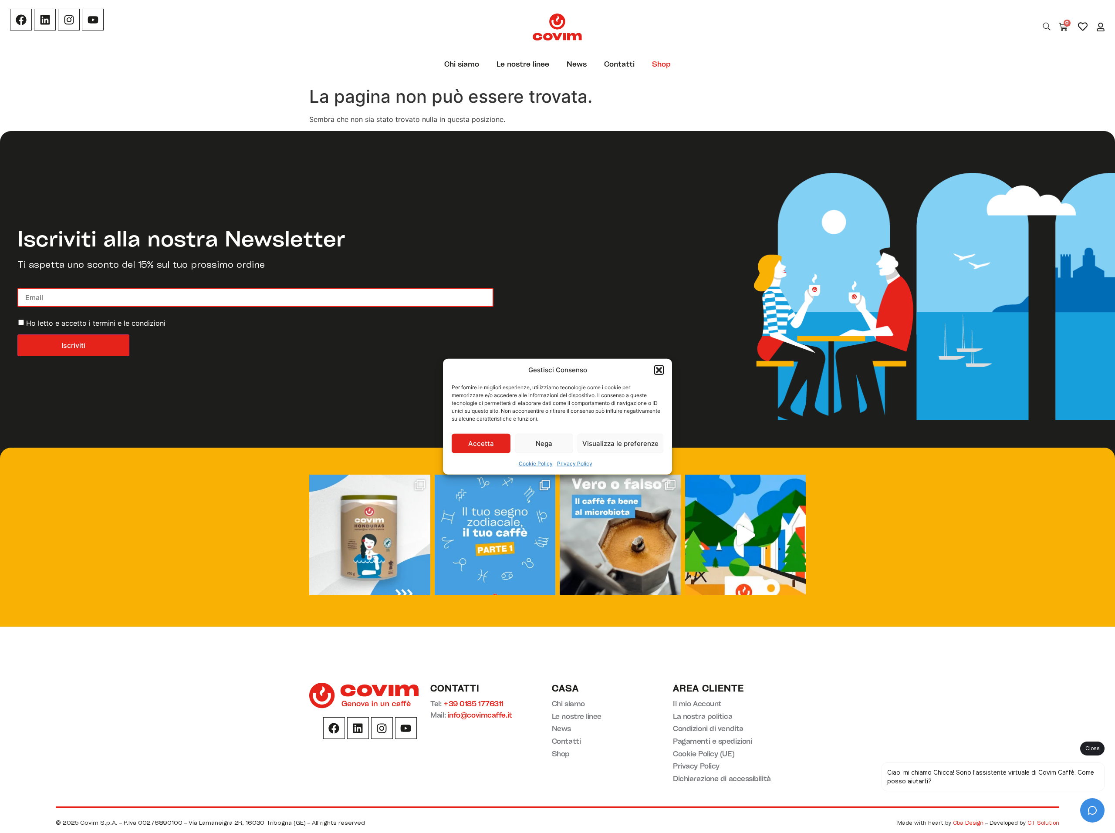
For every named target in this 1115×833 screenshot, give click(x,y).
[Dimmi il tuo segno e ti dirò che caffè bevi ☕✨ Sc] (495, 535)
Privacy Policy (574, 463)
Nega (544, 443)
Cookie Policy (536, 463)
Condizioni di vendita (708, 728)
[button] (659, 370)
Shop (661, 64)
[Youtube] (93, 19)
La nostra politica (702, 716)
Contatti (619, 64)
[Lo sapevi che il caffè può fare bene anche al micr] (620, 535)
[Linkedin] (45, 19)
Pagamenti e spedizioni (712, 741)
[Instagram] (69, 19)
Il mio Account (697, 703)
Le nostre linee (523, 64)
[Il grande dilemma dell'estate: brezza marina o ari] (745, 535)
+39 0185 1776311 (473, 703)
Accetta (481, 443)
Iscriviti (73, 345)
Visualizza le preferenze (620, 443)
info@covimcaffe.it (480, 715)
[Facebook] (21, 19)
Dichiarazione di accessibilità (722, 778)
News (577, 64)
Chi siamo (461, 64)
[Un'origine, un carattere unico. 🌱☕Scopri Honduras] (369, 535)
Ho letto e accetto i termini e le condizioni (96, 323)
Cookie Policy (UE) (703, 753)
